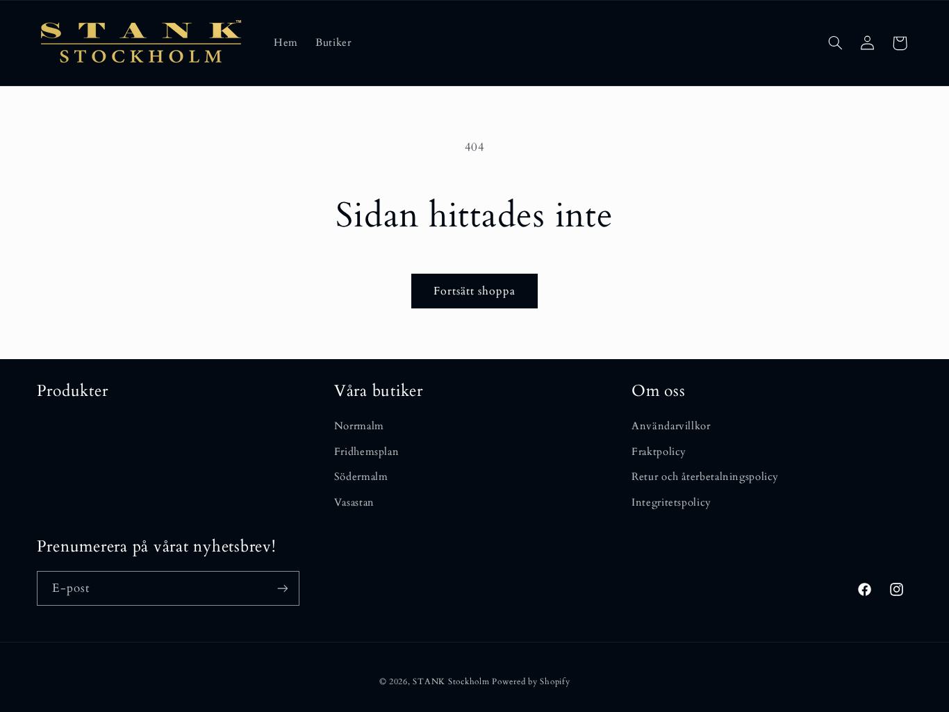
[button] (835, 43)
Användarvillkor (671, 426)
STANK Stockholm (451, 682)
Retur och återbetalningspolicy (705, 476)
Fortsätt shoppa (475, 291)
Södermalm (361, 476)
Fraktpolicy (659, 451)
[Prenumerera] (282, 588)
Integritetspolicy (671, 502)
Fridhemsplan (366, 451)
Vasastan (354, 502)
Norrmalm (359, 426)
